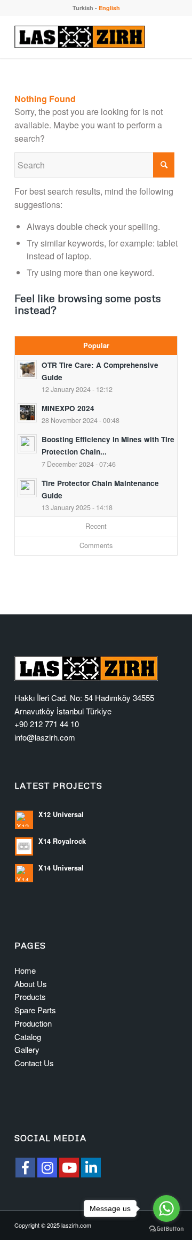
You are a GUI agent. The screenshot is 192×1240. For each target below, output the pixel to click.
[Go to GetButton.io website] (166, 1229)
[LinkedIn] (91, 1167)
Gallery (26, 1049)
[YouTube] (69, 1167)
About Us (30, 983)
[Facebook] (25, 1167)
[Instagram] (47, 1167)
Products (30, 996)
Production (33, 1023)
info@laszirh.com (44, 737)
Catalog (27, 1036)
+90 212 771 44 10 (46, 723)
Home (25, 970)
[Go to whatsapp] (166, 1208)
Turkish (83, 8)
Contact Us (34, 1062)
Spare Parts (35, 1009)
